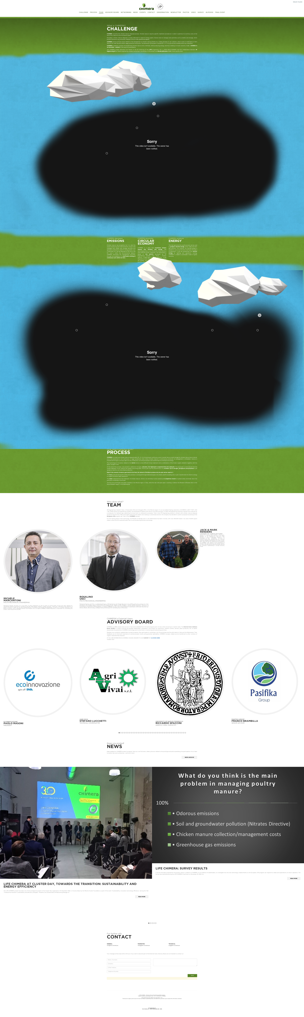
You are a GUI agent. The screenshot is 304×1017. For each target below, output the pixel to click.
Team (101, 12)
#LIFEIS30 (209, 12)
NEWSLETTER (176, 12)
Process (93, 12)
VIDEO (193, 12)
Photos (186, 12)
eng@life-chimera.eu (174, 945)
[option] (38, 569)
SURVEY (201, 12)
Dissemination (163, 12)
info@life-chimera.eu (112, 945)
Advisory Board (112, 12)
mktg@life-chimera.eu (144, 945)
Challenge (83, 12)
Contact (151, 12)
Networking (126, 12)
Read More (141, 896)
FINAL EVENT (220, 12)
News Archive (189, 757)
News (135, 12)
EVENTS (143, 12)
